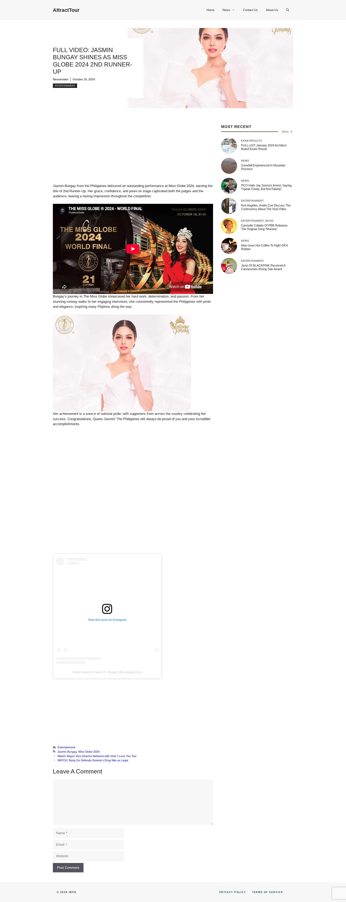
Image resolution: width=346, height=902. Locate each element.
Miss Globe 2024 (89, 751)
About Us (272, 10)
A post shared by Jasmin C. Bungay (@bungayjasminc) (107, 672)
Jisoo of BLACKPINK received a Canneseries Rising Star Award (263, 267)
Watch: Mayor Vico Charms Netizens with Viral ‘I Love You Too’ (97, 756)
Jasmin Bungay (67, 751)
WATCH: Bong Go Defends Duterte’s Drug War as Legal (92, 760)
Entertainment (65, 85)
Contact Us (250, 10)
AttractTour (66, 10)
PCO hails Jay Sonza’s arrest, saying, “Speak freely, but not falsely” (266, 187)
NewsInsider (60, 79)
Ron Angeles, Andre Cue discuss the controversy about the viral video (266, 207)
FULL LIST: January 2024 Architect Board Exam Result (263, 147)
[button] (287, 10)
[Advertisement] (133, 154)
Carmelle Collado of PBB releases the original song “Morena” (264, 227)
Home (210, 10)
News (226, 10)
